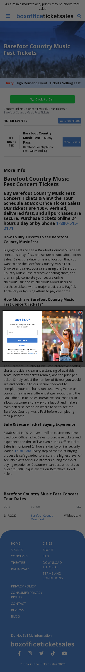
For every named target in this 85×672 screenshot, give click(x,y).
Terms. (36, 353)
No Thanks (22, 345)
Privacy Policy (31, 353)
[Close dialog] (80, 313)
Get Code (22, 340)
